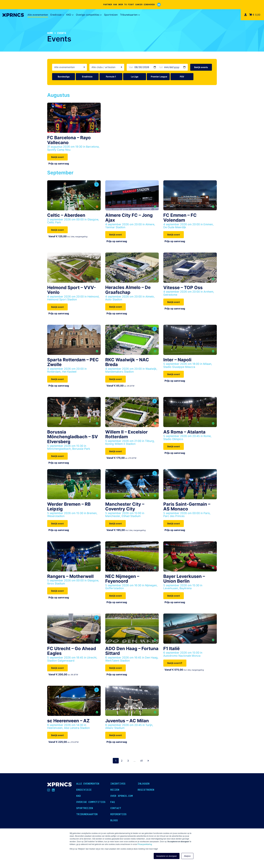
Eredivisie (56, 14)
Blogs (114, 820)
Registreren (146, 789)
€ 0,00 (256, 14)
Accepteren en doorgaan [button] (166, 856)
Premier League (159, 76)
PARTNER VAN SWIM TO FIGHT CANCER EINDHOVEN (129, 4)
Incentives (117, 783)
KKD (68, 14)
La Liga (134, 76)
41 (141, 760)
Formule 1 (111, 76)
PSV (182, 76)
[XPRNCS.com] (13, 15)
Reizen (114, 789)
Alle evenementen (38, 14)
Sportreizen (111, 14)
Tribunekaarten (129, 14)
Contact (115, 808)
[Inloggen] (245, 15)
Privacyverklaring (145, 844)
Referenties (118, 814)
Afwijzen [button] (187, 856)
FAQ (112, 801)
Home (50, 33)
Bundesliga (64, 76)
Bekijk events (201, 67)
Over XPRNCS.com (121, 795)
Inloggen (143, 783)
